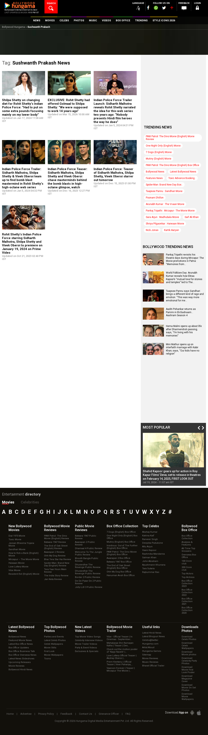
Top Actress (188, 577)
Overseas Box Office (189, 556)
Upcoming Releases (20, 662)
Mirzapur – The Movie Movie (24, 559)
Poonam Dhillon (155, 197)
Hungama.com (150, 643)
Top (150, 526)
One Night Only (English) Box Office (122, 537)
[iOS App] (199, 712)
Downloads (190, 629)
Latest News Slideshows (21, 658)
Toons (47, 658)
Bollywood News (155, 171)
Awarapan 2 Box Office (118, 558)
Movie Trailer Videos (86, 644)
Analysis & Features (187, 543)
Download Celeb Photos (189, 638)
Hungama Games (151, 651)
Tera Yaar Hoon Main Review (55, 570)
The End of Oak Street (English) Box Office (118, 566)
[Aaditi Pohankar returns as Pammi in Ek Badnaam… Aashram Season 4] (153, 318)
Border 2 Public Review (87, 577)
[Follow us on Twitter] (164, 7)
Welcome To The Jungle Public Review (88, 553)
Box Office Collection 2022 (187, 592)
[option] (173, 458)
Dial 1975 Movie (17, 536)
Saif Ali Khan (192, 217)
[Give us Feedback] (184, 8)
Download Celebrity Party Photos (189, 661)
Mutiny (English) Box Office (121, 542)
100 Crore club (187, 562)
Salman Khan (149, 557)
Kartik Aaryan (171, 230)
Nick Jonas (152, 230)
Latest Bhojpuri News (153, 636)
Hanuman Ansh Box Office (121, 575)
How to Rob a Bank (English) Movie (24, 554)
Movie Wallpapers (53, 655)
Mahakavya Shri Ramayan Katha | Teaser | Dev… (120, 644)
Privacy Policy (46, 713)
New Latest (83, 629)
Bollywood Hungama (13, 27)
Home (10, 713)
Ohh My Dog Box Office (119, 571)
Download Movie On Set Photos (189, 688)
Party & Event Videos (86, 647)
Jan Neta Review (53, 579)
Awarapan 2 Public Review (85, 543)
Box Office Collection (187, 537)
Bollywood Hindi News (20, 669)
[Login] (197, 8)
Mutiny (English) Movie (158, 158)
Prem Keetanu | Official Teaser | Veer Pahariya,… (120, 663)
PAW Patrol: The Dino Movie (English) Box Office (172, 165)
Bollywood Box (189, 528)
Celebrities (30, 502)
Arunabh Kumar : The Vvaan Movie (165, 204)
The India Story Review (56, 575)
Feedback (66, 713)
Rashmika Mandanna (153, 554)
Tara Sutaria (148, 568)
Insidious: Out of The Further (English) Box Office (122, 547)
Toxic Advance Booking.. (182, 178)
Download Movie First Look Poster (188, 670)
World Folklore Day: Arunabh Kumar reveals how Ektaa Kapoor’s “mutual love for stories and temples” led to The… (184, 277)
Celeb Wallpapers (53, 644)
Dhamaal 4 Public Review (88, 548)
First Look (49, 651)
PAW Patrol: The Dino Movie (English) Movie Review (170, 138)
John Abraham (150, 561)
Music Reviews (150, 662)
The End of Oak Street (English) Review (55, 547)
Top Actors (187, 573)
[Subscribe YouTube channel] (171, 8)
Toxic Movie (15, 539)
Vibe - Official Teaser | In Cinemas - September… (119, 638)
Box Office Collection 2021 (187, 601)
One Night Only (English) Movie (163, 145)
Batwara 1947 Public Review (85, 537)
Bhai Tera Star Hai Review (57, 559)
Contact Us (85, 713)
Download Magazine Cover (187, 679)
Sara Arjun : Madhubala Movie (162, 217)
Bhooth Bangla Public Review (86, 559)
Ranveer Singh (150, 539)
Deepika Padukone (152, 543)
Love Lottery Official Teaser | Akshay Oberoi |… (121, 657)
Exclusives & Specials (86, 651)
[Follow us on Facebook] (148, 8)
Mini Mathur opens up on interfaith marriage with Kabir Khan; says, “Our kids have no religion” (182, 349)
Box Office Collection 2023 (187, 583)
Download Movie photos (189, 653)
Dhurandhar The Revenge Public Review (87, 566)
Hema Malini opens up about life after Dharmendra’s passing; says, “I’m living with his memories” (184, 331)
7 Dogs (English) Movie (159, 152)
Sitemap (146, 654)
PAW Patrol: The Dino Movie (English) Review (56, 537)
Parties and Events (54, 636)
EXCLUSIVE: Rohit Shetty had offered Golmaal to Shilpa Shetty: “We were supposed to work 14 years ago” (69, 105)
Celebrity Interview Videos (89, 640)
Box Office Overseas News (22, 655)
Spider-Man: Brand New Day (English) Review (56, 564)
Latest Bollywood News (183, 171)
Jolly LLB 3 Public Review (88, 587)
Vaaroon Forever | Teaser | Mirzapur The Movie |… (121, 669)
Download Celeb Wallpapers (188, 646)
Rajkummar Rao (150, 572)
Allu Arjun (147, 546)
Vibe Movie (15, 570)
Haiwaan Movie (17, 563)
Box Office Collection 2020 (187, 610)
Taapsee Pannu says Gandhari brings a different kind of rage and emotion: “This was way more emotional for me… (185, 296)
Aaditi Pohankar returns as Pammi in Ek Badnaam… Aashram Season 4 (181, 312)
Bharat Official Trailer (153, 665)
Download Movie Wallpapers (188, 697)
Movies (8, 502)
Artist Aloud (148, 647)
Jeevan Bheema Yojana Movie (21, 544)
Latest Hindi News (151, 633)
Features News (154, 178)
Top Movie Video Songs (88, 636)
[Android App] (192, 712)
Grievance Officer (109, 713)
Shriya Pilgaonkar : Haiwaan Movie (165, 223)
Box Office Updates (19, 647)
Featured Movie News (20, 640)
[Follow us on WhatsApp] (156, 8)
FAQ (128, 713)
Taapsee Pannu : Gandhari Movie (164, 191)
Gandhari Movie (17, 549)
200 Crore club (187, 568)
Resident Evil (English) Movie (24, 574)
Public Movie (84, 528)
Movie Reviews (16, 666)
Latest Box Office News (21, 644)
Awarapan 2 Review (54, 552)
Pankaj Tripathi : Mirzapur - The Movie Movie (170, 210)
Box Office (122, 526)
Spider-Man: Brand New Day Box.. (164, 184)
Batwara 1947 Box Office (119, 561)
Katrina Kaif (148, 535)
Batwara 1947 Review (55, 542)
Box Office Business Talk (22, 651)
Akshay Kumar (149, 532)
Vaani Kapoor (149, 550)
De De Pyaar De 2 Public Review (88, 582)
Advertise (25, 713)
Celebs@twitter (150, 640)
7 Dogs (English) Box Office (121, 532)
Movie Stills (50, 647)
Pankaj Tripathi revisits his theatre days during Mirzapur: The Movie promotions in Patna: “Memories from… (185, 259)
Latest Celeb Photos (55, 640)
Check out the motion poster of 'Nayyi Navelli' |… (122, 650)
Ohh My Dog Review (54, 555)
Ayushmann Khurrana (153, 565)
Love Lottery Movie (18, 566)
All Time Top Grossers (188, 549)
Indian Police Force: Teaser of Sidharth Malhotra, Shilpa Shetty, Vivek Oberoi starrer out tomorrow (114, 174)
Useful (151, 627)
